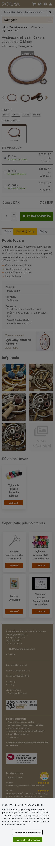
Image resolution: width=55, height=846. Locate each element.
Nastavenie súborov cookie (28, 832)
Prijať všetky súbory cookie (27, 840)
